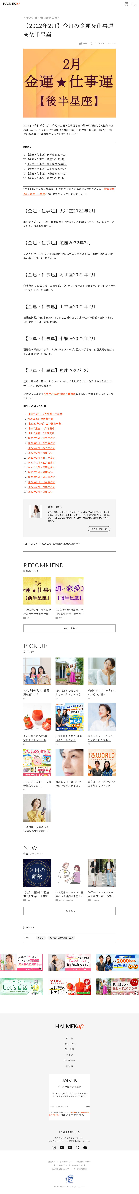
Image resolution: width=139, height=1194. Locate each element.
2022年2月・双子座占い (41, 448)
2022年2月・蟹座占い (40, 452)
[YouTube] (62, 1147)
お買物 (69, 1066)
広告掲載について (84, 1161)
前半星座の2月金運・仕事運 (60, 393)
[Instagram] (54, 1148)
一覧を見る (69, 910)
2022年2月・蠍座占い (40, 472)
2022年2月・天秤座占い (41, 467)
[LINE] (70, 1148)
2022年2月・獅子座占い (41, 457)
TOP (25, 543)
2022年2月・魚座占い (40, 491)
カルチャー (69, 1060)
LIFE (33, 543)
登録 (88, 1106)
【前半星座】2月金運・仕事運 (45, 413)
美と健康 (69, 1049)
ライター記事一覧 (99, 529)
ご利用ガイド (62, 1165)
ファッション (69, 1043)
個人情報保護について (60, 1169)
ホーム (69, 1038)
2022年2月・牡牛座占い (41, 443)
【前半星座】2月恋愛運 (41, 428)
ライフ (69, 1054)
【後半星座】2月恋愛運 (41, 433)
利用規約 (73, 1112)
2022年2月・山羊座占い (41, 482)
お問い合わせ (77, 1165)
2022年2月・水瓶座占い (41, 486)
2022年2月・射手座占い (41, 477)
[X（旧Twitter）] (77, 1147)
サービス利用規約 (80, 1169)
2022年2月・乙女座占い (41, 462)
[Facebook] (85, 1148)
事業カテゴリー (66, 1161)
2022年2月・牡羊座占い (41, 438)
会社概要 (51, 1161)
